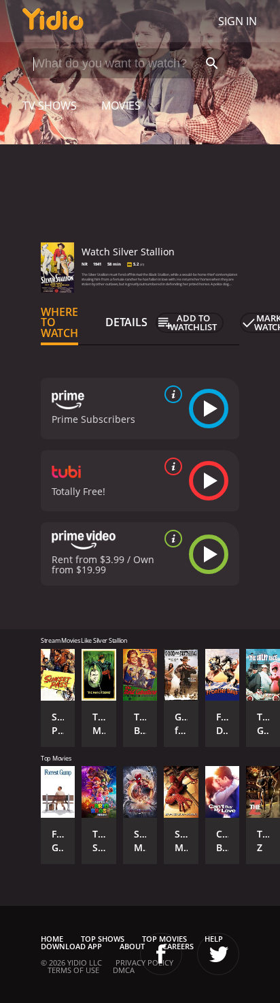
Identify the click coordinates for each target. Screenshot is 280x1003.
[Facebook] (161, 954)
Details (126, 322)
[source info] (170, 394)
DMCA (124, 970)
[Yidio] (53, 21)
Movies (121, 105)
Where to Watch (59, 322)
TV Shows (49, 105)
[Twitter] (218, 954)
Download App (71, 946)
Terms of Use (73, 970)
